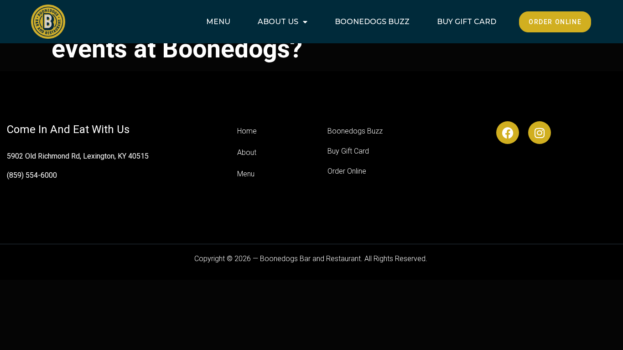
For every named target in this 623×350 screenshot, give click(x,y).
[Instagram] (539, 132)
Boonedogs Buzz (372, 21)
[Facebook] (507, 132)
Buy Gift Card (466, 21)
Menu (218, 21)
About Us (278, 21)
